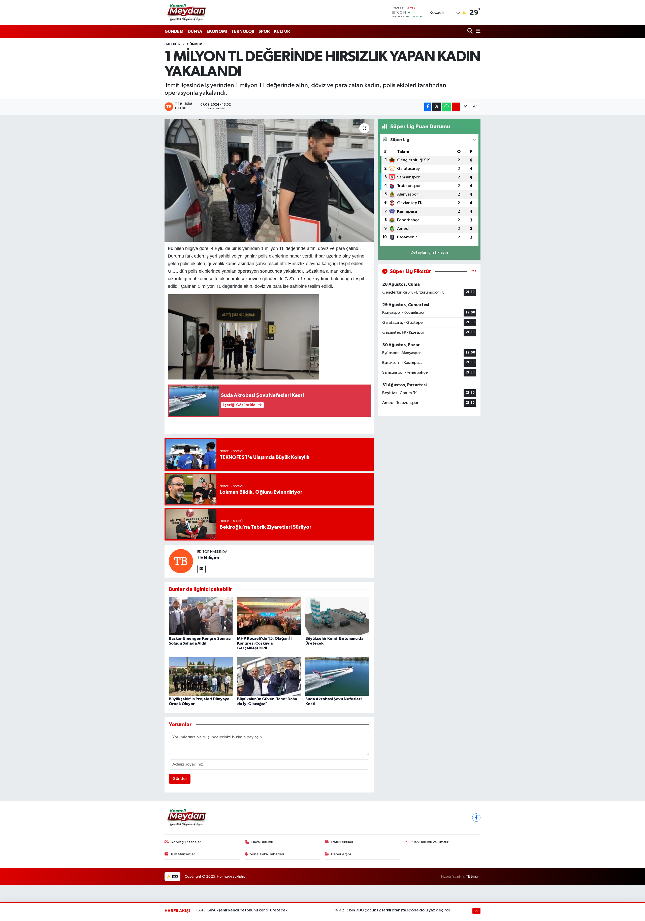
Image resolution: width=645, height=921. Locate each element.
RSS (174, 876)
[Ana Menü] (477, 31)
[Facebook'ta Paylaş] (427, 107)
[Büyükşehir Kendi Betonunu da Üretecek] (337, 616)
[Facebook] (476, 817)
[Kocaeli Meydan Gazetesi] (187, 12)
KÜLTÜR (282, 31)
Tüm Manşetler (182, 854)
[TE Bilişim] (181, 561)
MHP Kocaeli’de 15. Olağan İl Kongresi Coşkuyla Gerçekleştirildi (264, 643)
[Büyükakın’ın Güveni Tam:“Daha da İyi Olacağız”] (269, 676)
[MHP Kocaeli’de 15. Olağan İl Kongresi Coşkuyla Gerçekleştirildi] (269, 616)
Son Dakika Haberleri (267, 854)
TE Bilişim (208, 557)
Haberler (172, 44)
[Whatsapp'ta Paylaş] (446, 107)
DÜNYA (195, 31)
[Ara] (470, 31)
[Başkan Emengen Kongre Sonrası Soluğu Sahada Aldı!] (201, 616)
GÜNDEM (174, 31)
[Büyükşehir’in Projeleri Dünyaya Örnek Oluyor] (201, 676)
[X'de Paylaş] (436, 107)
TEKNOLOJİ (242, 31)
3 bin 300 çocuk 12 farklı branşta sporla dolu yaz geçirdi (398, 910)
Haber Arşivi (341, 854)
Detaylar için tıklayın (429, 252)
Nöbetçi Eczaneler (186, 842)
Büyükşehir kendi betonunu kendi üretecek (247, 910)
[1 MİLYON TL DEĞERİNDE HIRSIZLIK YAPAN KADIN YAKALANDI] (269, 180)
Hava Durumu (262, 842)
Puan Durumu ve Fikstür (429, 842)
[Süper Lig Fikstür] (473, 271)
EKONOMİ (217, 31)
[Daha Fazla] (456, 107)
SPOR (264, 31)
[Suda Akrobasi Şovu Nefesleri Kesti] (337, 676)
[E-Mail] (201, 569)
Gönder (179, 779)
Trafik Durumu (342, 842)
